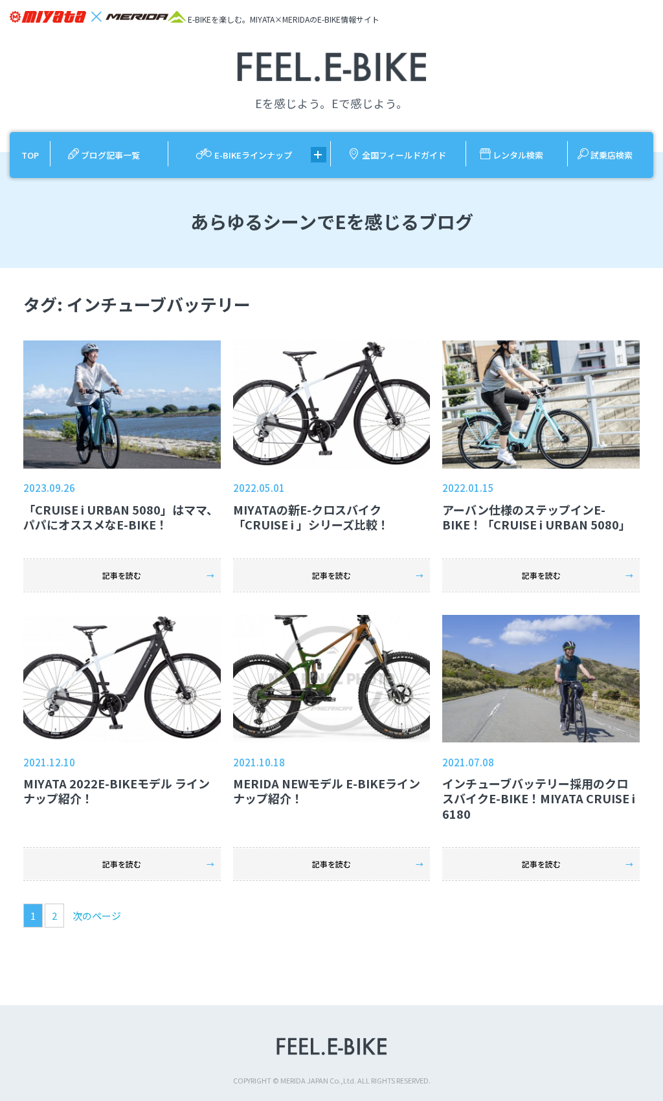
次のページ (97, 915)
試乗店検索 (611, 155)
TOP (30, 155)
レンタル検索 (518, 155)
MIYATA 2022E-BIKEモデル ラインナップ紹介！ (116, 790)
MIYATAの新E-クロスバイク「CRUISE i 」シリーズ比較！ (311, 517)
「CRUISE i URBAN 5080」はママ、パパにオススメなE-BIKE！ (120, 517)
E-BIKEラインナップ (253, 155)
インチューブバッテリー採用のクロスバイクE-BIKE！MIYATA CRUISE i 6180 (538, 798)
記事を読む (121, 575)
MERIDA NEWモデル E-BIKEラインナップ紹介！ (326, 790)
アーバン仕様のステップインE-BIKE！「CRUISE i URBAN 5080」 (536, 517)
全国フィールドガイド (404, 155)
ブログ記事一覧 (110, 155)
